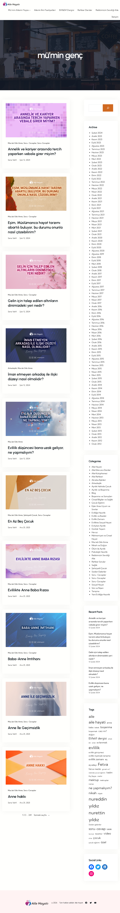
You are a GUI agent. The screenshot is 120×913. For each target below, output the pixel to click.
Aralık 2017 (97, 273)
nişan (100, 793)
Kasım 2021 (97, 201)
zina (90, 838)
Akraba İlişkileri (99, 480)
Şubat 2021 (97, 231)
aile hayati (97, 722)
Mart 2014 (96, 414)
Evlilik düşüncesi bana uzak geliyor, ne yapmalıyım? (36, 450)
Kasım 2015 (97, 349)
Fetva (103, 764)
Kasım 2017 (97, 277)
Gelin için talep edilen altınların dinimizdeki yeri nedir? (33, 303)
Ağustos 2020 (98, 250)
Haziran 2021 (97, 218)
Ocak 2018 (96, 270)
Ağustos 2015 (98, 358)
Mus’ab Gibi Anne (15, 143)
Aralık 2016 (97, 306)
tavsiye (91, 834)
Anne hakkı (17, 796)
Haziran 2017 (97, 293)
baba (91, 727)
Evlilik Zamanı (98, 519)
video (107, 833)
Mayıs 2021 (97, 221)
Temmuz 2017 (98, 290)
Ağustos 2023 (98, 146)
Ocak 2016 (96, 342)
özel (103, 842)
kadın (109, 772)
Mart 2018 (96, 264)
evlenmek (102, 742)
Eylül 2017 (96, 283)
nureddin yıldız (98, 802)
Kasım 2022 (97, 172)
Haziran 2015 (97, 365)
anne (109, 722)
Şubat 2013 (97, 431)
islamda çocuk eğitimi (97, 773)
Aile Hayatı (97, 466)
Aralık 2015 (97, 345)
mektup (94, 780)
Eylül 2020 (96, 247)
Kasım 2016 (97, 309)
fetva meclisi (95, 769)
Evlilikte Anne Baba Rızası (28, 590)
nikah (93, 793)
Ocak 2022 (97, 195)
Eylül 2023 (96, 142)
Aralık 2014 (97, 385)
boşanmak (93, 731)
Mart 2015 (96, 375)
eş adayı (93, 765)
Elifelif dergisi (98, 738)
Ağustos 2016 (98, 319)
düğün (92, 734)
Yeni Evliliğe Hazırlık (101, 594)
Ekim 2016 (96, 313)
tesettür (98, 834)
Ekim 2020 (96, 244)
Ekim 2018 (96, 257)
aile (91, 716)
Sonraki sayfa (42, 815)
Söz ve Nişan (97, 588)
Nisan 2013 (97, 424)
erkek (110, 739)
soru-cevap (97, 829)
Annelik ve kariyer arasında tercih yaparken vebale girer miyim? (35, 151)
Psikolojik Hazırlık (100, 552)
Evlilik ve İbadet (99, 516)
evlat (94, 743)
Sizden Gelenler (99, 571)
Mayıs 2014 (97, 408)
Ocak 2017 (96, 303)
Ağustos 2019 (98, 254)
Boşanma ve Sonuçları (102, 496)
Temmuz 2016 (98, 322)
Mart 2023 (96, 159)
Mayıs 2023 (97, 155)
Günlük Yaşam (98, 529)
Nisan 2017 (96, 299)
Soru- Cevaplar (30, 143)
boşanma (106, 727)
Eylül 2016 (96, 316)
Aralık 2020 (97, 237)
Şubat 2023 (97, 162)
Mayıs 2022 (97, 188)
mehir (99, 776)
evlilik (94, 747)
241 (30, 815)
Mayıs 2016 (97, 329)
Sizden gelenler (95, 824)
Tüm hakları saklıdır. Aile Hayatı (71, 903)
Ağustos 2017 (98, 286)
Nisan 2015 (97, 372)
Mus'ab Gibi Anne (100, 542)
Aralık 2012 (97, 437)
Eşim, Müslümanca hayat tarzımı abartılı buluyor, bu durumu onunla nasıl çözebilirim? (35, 227)
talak (109, 829)
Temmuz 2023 (98, 149)
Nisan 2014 (97, 411)
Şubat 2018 (97, 267)
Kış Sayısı (92, 776)
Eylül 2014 (96, 394)
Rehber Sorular (99, 561)
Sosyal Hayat (98, 584)
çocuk (97, 838)
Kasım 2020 (97, 241)
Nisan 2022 (97, 191)
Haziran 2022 (98, 185)
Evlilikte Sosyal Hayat (101, 522)
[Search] (108, 107)
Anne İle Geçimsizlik (24, 728)
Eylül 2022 (96, 178)
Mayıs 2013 (97, 421)
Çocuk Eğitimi (98, 502)
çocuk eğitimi (94, 842)
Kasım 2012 (97, 440)
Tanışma (95, 591)
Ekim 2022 (96, 175)
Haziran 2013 (97, 417)
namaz (91, 784)
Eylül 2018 (96, 260)
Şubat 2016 (97, 339)
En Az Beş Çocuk (21, 521)
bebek (97, 728)
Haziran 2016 (97, 326)
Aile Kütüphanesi (99, 473)
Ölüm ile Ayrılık (99, 548)
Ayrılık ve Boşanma (100, 489)
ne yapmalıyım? (100, 788)
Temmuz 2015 (98, 362)
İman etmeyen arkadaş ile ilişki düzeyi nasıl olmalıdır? (32, 376)
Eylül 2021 (96, 208)
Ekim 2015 (96, 352)
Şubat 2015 (97, 378)
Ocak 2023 (97, 165)
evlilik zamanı (96, 759)
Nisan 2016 (97, 332)
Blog (94, 493)
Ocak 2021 (96, 234)
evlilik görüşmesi (96, 752)
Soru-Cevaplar (43, 143)
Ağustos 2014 (98, 398)
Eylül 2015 (96, 355)
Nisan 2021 (97, 224)
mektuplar (104, 780)
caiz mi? (102, 731)
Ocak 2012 (96, 444)
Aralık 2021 (97, 198)
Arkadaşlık (12, 368)
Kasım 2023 (97, 139)
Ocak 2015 (96, 381)
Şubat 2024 (97, 132)
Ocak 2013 (96, 434)
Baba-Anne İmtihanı (24, 659)
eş (106, 759)
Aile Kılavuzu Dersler (101, 470)
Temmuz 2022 (98, 182)
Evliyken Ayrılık (99, 525)
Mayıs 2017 (97, 296)
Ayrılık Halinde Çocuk (101, 486)
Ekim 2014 (96, 391)
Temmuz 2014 (98, 401)
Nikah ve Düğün (99, 545)
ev (90, 742)
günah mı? (106, 769)
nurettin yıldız (97, 816)
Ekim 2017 (96, 280)
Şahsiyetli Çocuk (30, 515)
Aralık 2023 (97, 136)
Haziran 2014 (98, 404)
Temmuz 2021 (98, 214)
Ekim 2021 (96, 205)
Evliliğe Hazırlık (99, 512)
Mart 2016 (96, 335)
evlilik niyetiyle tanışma (99, 755)
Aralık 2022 (97, 168)
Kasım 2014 (97, 388)
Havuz (95, 532)
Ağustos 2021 (98, 211)
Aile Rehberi (97, 476)
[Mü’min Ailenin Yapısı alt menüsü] (29, 10)
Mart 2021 (96, 227)
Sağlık (94, 565)
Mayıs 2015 (97, 368)
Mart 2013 (96, 427)
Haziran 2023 (98, 152)
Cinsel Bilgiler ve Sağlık (102, 499)
